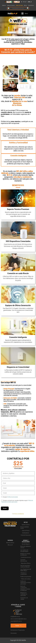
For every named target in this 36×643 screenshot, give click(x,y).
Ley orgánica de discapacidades (24, 550)
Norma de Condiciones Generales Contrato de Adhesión (25, 588)
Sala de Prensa (25, 530)
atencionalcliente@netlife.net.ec (18, 619)
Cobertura (4, 5)
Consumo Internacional (23, 560)
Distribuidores (25, 533)
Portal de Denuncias (26, 535)
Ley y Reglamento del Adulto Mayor (25, 570)
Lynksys (12, 542)
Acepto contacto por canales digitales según (17, 501)
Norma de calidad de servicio (25, 547)
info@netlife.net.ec (15, 616)
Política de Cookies (26, 579)
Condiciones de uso (26, 557)
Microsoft (10, 545)
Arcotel (24, 544)
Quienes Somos (31, 5)
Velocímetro (14, 633)
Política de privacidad (12, 497)
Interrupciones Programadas (18, 630)
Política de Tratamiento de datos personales (17, 501)
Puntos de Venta (19, 5)
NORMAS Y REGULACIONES (26, 541)
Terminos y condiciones (18, 513)
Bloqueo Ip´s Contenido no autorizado (23, 594)
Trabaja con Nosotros (11, 5)
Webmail (25, 5)
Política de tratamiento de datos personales (25, 582)
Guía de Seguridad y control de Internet (25, 566)
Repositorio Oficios (25, 563)
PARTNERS (10, 540)
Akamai (8, 542)
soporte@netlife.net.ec (16, 621)
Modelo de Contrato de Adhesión (25, 554)
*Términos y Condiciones (23, 573)
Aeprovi (28, 544)
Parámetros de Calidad (24, 598)
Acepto (10, 497)
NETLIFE (26, 522)
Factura (17, 625)
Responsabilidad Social (24, 527)
